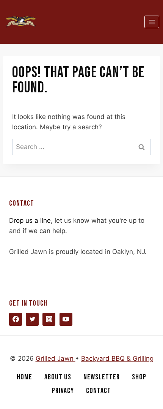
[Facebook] (15, 319)
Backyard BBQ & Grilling (117, 358)
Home (24, 377)
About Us (57, 377)
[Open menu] (151, 22)
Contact (98, 390)
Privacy (63, 390)
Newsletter (101, 377)
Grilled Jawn (55, 358)
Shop (139, 377)
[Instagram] (48, 319)
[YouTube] (66, 319)
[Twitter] (32, 319)
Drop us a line (30, 220)
